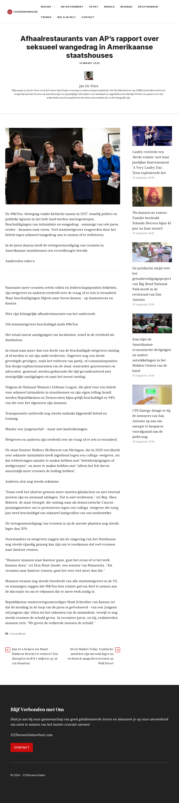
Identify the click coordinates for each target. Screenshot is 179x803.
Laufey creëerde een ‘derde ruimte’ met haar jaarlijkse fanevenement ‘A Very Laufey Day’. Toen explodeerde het (150, 162)
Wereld (109, 6)
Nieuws (46, 6)
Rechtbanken (148, 6)
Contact (88, 17)
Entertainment (72, 6)
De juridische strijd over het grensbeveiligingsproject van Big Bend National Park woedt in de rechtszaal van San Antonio (151, 284)
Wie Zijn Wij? (66, 17)
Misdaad (126, 6)
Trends (46, 17)
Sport (93, 6)
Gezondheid (17, 634)
